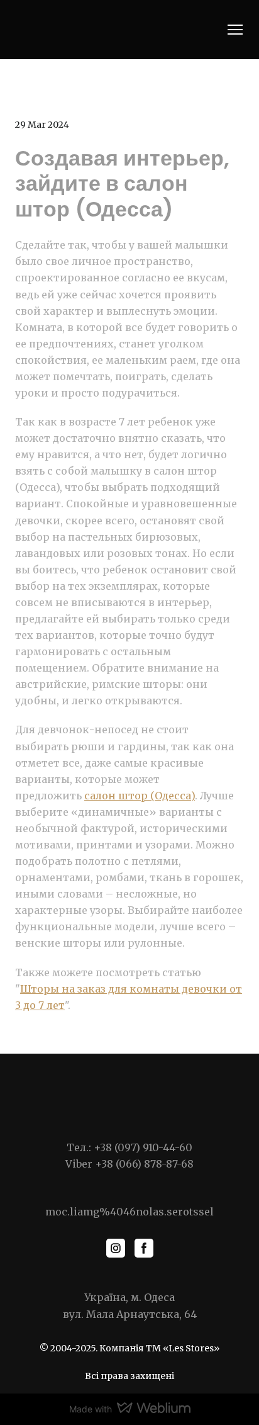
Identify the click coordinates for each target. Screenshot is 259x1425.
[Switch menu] (235, 29)
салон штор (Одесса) (139, 795)
